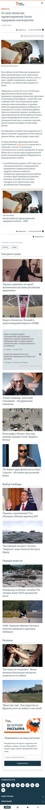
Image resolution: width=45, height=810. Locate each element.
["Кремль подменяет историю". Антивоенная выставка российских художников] (22, 270)
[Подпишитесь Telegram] (23, 785)
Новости (5, 9)
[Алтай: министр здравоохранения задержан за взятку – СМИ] (22, 202)
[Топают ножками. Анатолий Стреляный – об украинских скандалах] (22, 384)
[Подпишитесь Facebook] (8, 785)
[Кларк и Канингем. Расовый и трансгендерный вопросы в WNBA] (22, 306)
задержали (21, 145)
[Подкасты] (37, 785)
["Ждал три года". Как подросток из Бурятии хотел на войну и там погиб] (22, 691)
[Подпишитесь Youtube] (18, 785)
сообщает (37, 78)
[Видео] (28, 807)
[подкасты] (17, 807)
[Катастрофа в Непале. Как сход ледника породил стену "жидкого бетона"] (22, 419)
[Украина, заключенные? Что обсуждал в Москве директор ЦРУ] (22, 499)
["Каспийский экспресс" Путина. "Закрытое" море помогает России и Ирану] (22, 532)
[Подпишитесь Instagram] (27, 785)
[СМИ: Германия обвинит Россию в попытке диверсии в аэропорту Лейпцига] (22, 611)
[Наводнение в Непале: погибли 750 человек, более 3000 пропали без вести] (22, 576)
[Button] (21, 30)
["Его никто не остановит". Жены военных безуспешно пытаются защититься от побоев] (22, 655)
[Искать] (38, 807)
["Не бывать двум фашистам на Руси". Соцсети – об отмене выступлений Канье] (22, 455)
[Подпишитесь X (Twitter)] (13, 785)
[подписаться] (3, 790)
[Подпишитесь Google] (3, 785)
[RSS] (32, 785)
